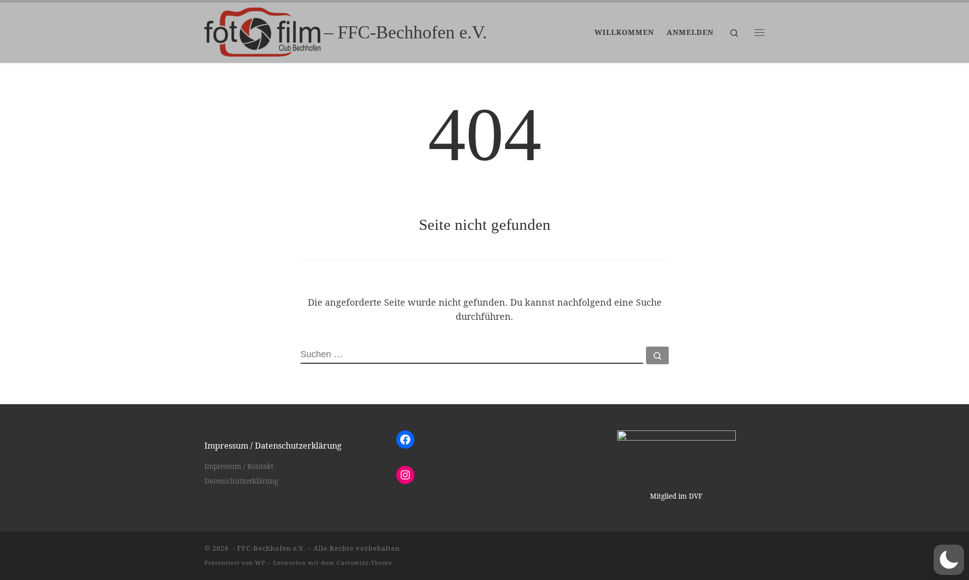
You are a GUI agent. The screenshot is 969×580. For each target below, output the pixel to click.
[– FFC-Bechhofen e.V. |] (262, 30)
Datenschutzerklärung (241, 481)
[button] (949, 560)
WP (260, 562)
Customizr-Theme (364, 562)
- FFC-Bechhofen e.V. (268, 548)
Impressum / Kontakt (239, 466)
